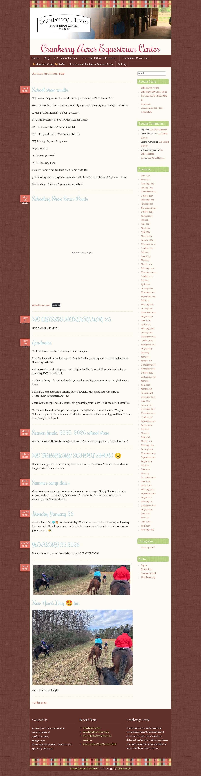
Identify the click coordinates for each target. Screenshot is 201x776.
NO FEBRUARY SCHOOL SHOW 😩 (77, 455)
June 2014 (145, 481)
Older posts (39, 702)
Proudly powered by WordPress (84, 768)
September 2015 (148, 457)
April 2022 (145, 284)
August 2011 (146, 497)
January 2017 (147, 405)
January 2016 (147, 449)
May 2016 (145, 433)
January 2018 (147, 392)
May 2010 (145, 517)
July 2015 (145, 465)
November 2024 (148, 207)
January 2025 (147, 203)
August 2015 (146, 461)
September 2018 (148, 376)
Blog (46, 58)
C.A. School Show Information (99, 58)
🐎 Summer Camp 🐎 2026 (48, 64)
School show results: (51, 89)
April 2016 (145, 437)
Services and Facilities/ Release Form (91, 64)
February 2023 (147, 268)
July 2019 (145, 352)
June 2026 (145, 175)
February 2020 (147, 328)
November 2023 (148, 244)
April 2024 (145, 231)
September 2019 (148, 344)
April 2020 (145, 324)
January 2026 (147, 187)
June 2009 (146, 521)
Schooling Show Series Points (60, 198)
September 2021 (148, 296)
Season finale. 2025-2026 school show (70, 432)
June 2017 (145, 400)
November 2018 (148, 368)
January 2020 (147, 332)
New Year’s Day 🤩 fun (56, 602)
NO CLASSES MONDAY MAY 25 (71, 319)
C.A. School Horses (65, 58)
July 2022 (145, 280)
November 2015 (148, 453)
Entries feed (146, 569)
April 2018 (145, 384)
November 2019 (148, 336)
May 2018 (145, 380)
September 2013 (148, 493)
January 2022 (147, 288)
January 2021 (147, 308)
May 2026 (145, 179)
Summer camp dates (51, 482)
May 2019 (145, 356)
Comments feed (148, 573)
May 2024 (145, 228)
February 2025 (147, 199)
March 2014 (146, 485)
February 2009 (147, 529)
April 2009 (145, 525)
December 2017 (148, 397)
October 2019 (147, 340)
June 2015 (145, 469)
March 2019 (146, 360)
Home (35, 58)
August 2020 (147, 316)
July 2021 (145, 300)
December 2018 (148, 364)
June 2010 (145, 513)
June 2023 (145, 256)
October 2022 (147, 276)
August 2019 (146, 348)
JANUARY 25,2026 (56, 544)
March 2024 (146, 236)
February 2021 (147, 304)
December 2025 (148, 191)
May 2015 (145, 473)
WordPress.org (148, 577)
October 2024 (147, 211)
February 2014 (147, 489)
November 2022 (148, 272)
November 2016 (148, 413)
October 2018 (147, 372)
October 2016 (147, 417)
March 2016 (146, 441)
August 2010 (146, 509)
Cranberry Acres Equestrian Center (100, 48)
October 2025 (147, 195)
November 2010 (148, 505)
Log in (144, 565)
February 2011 (147, 501)
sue (61, 73)
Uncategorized (148, 547)
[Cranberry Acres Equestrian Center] (100, 38)
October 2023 (147, 248)
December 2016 (148, 408)
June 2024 (145, 223)
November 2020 (148, 312)
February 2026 (147, 183)
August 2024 (147, 215)
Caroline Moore (124, 768)
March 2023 (146, 264)
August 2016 (146, 425)
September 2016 (148, 421)
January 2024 (147, 239)
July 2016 (145, 429)
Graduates (42, 342)
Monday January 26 (52, 513)
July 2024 (145, 219)
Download (56, 305)
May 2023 (145, 260)
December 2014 (148, 477)
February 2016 (147, 445)
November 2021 (148, 292)
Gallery (122, 64)
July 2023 (145, 252)
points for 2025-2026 (41, 305)
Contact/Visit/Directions (136, 58)
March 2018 (146, 388)
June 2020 (146, 320)
